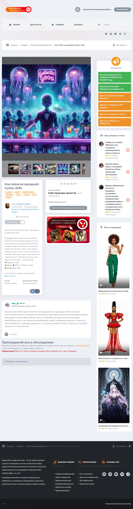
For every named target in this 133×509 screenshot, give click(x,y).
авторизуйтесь (83, 346)
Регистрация (122, 9)
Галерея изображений (64, 474)
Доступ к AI (35, 25)
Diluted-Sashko (24, 204)
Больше (78, 25)
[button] (5, 169)
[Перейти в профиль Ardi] (101, 144)
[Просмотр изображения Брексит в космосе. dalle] (50, 169)
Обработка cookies (63, 487)
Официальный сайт (63, 480)
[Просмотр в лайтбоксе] (46, 108)
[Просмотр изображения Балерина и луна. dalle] (75, 169)
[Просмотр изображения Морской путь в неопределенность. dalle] (38, 169)
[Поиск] (99, 24)
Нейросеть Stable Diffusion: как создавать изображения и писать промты (113, 147)
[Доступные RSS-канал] (129, 446)
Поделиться (23, 217)
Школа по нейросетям (89, 477)
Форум (16, 25)
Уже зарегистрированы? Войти (97, 10)
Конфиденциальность (64, 484)
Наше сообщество (63, 477)
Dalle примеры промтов (62, 193)
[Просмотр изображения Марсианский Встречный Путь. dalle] (13, 169)
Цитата (14, 334)
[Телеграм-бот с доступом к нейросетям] (68, 230)
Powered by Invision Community (118, 504)
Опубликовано (24, 306)
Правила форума (62, 490)
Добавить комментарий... (17, 361)
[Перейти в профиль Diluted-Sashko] (7, 206)
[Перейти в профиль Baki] (101, 187)
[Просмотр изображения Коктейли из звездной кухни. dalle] (63, 169)
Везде (123, 25)
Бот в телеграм (86, 474)
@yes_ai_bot (10, 276)
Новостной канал (87, 484)
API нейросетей (86, 480)
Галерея (59, 25)
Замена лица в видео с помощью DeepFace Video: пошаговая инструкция (113, 169)
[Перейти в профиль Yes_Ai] (7, 305)
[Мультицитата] (6, 334)
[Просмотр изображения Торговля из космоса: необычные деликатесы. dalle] (26, 169)
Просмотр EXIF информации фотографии (68, 208)
